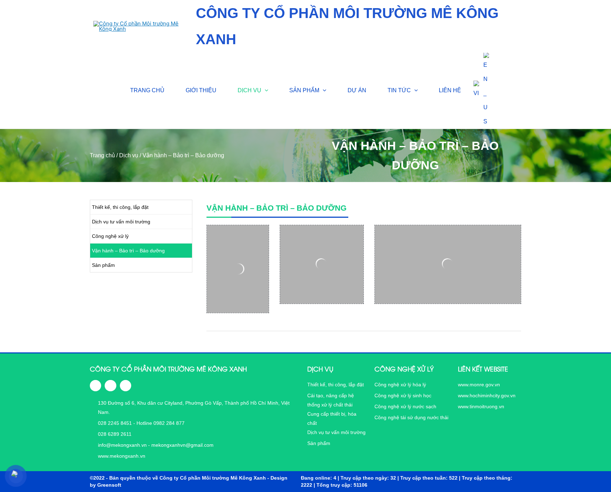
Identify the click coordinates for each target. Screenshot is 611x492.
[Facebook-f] (95, 385)
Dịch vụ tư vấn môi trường (121, 221)
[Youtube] (125, 385)
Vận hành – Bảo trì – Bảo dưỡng (128, 250)
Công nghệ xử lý (110, 236)
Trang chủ (102, 155)
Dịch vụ (128, 155)
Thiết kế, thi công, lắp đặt (120, 207)
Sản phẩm (103, 265)
